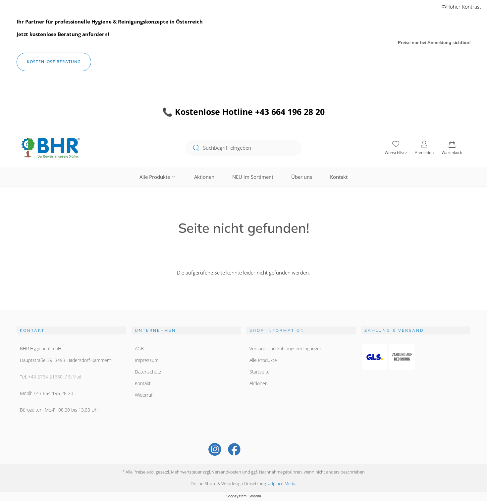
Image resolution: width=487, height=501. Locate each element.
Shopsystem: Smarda (243, 496)
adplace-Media (282, 483)
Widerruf (143, 395)
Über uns (301, 177)
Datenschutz (148, 372)
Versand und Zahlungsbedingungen (285, 348)
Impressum (146, 360)
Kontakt (339, 177)
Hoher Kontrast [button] (463, 6)
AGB (139, 348)
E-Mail (74, 377)
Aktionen (204, 177)
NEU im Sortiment (252, 177)
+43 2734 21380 (45, 377)
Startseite (259, 372)
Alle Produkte (155, 177)
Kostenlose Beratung (54, 62)
